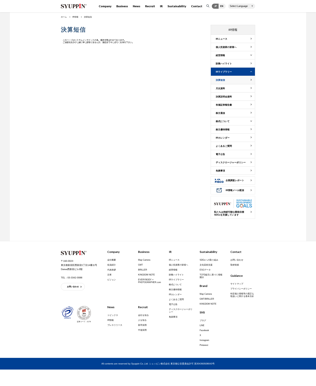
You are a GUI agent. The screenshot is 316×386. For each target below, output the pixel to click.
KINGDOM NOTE (146, 274)
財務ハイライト (224, 63)
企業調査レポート (235, 180)
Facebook (204, 330)
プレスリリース (114, 325)
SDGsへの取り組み (209, 260)
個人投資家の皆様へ (226, 47)
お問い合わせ (73, 286)
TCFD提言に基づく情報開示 (211, 276)
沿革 (109, 274)
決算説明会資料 (224, 96)
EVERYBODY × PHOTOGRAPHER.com (149, 280)
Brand (203, 286)
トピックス (112, 315)
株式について (223, 121)
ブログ (203, 320)
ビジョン (111, 279)
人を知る (142, 320)
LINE (202, 325)
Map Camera (144, 260)
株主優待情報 (223, 129)
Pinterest (204, 345)
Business (122, 6)
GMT (140, 265)
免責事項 (220, 170)
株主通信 (220, 113)
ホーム (64, 17)
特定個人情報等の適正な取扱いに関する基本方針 (242, 294)
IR (161, 6)
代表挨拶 (111, 270)
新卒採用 (142, 325)
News (136, 6)
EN (221, 6)
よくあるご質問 (224, 146)
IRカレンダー (223, 137)
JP (215, 6)
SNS (202, 312)
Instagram (204, 340)
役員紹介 (111, 265)
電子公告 (220, 154)
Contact (196, 6)
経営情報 (220, 55)
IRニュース (221, 39)
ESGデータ (205, 270)
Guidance (236, 275)
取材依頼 (234, 265)
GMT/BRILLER (207, 299)
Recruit (150, 6)
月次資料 (220, 88)
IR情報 (75, 17)
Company (105, 6)
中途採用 (142, 330)
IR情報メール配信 (235, 190)
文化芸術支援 (206, 265)
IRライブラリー (224, 71)
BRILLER (142, 270)
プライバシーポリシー (241, 288)
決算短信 (220, 80)
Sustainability (177, 6)
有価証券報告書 (224, 104)
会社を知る (143, 315)
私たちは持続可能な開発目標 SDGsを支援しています (229, 213)
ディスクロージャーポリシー (231, 162)
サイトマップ (236, 284)
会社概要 (111, 260)
